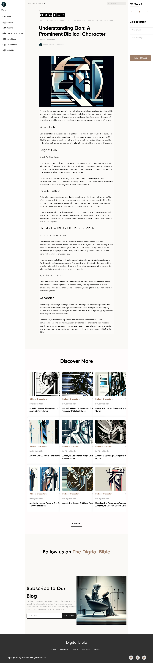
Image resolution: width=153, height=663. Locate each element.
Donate (97, 649)
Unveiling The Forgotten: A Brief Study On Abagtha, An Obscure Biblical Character (113, 504)
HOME (41, 21)
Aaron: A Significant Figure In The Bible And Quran (114, 410)
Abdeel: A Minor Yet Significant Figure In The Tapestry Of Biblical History (81, 410)
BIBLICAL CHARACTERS (56, 21)
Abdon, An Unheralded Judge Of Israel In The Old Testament (82, 457)
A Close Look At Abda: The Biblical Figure (48, 456)
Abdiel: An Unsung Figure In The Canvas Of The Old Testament (48, 504)
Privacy (53, 649)
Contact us (64, 649)
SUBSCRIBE (69, 616)
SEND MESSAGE (140, 58)
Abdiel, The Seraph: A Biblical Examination (80, 503)
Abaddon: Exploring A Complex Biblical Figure (112, 457)
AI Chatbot (86, 649)
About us (75, 649)
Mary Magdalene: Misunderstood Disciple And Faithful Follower (48, 410)
